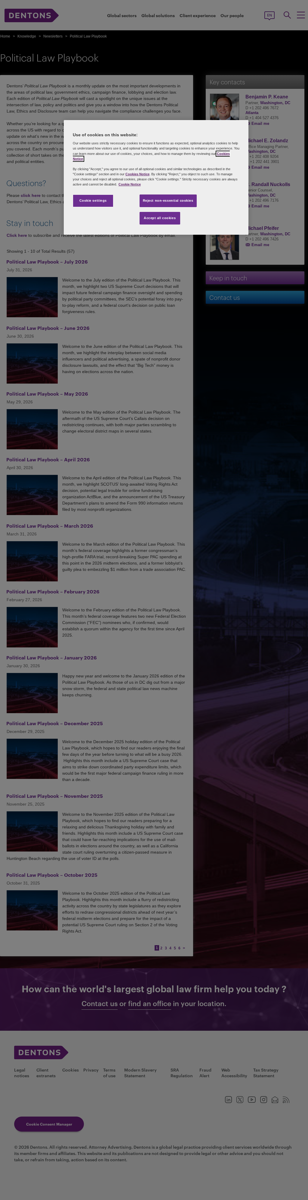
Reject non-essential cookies (168, 200)
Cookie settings (93, 200)
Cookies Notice (137, 174)
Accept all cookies (160, 218)
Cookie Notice (130, 184)
